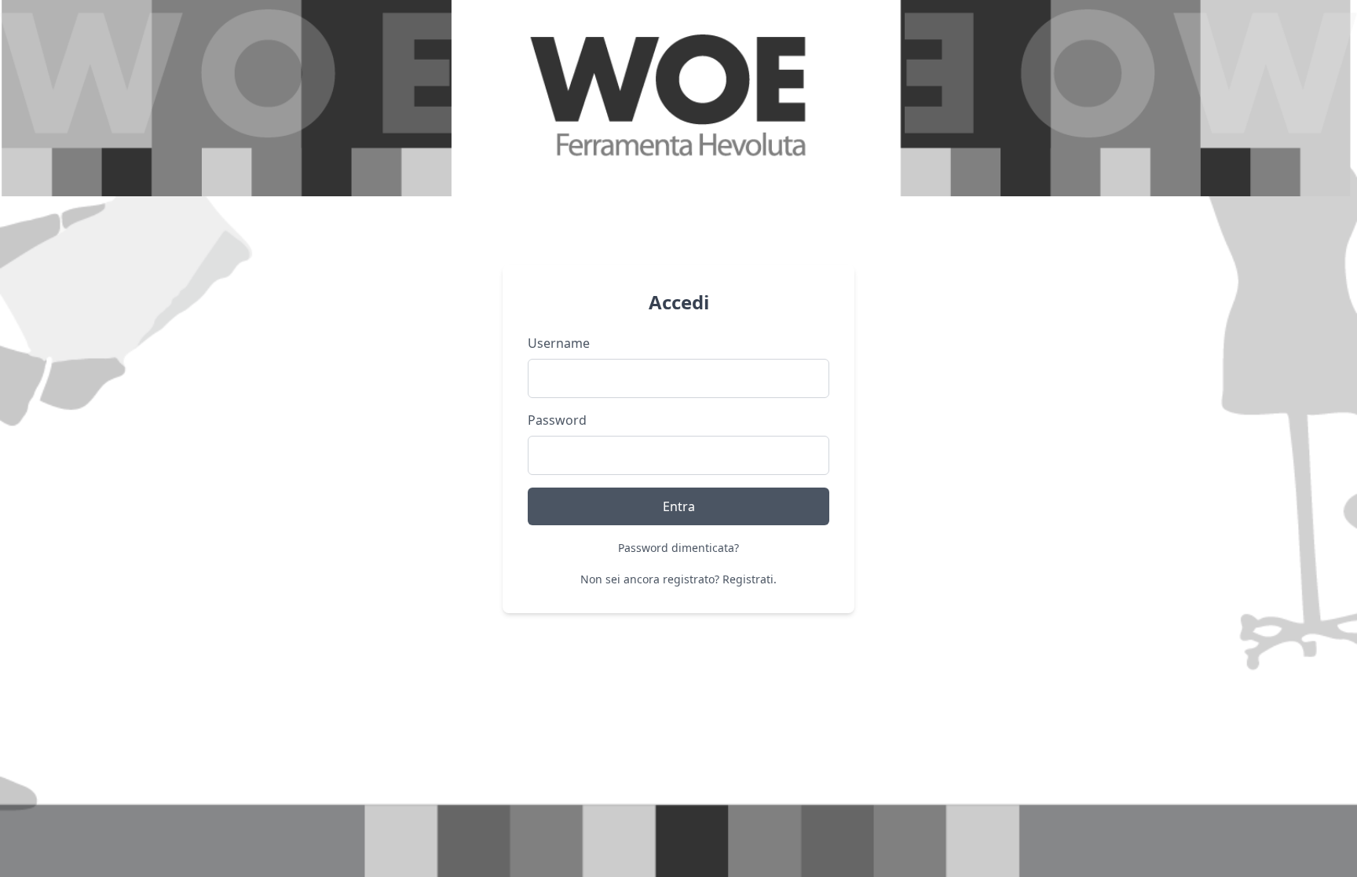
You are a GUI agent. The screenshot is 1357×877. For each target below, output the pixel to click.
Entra (679, 506)
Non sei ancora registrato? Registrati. (678, 579)
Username (559, 343)
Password (557, 420)
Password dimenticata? (678, 547)
